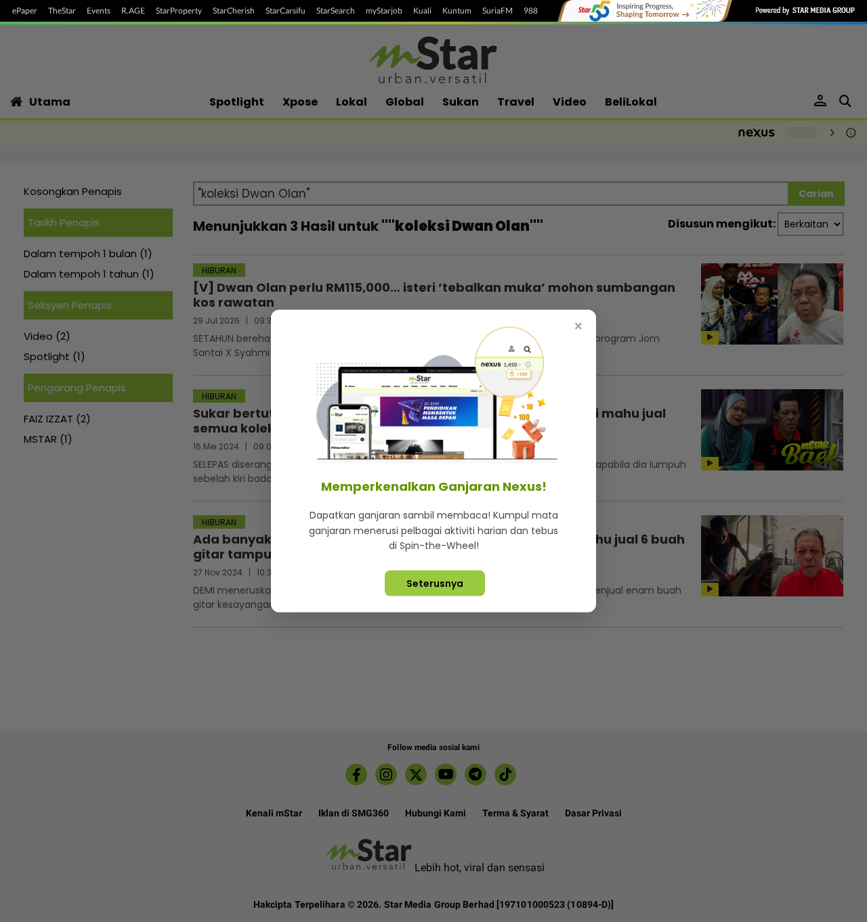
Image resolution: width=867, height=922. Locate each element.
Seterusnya (434, 583)
